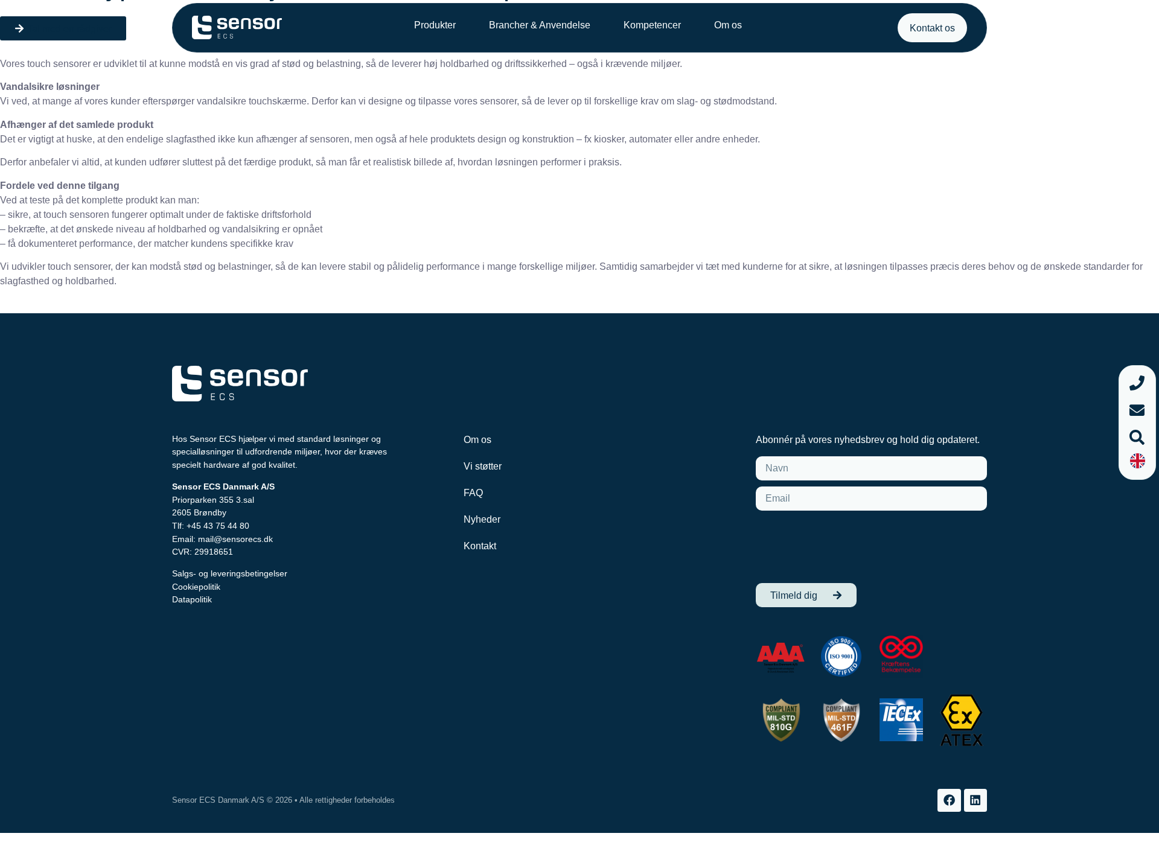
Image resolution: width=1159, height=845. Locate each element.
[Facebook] (948, 800)
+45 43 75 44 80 (218, 526)
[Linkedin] (975, 800)
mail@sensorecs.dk (235, 539)
